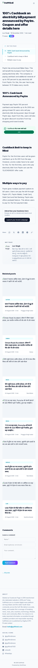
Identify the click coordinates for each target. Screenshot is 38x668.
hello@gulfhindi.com (14, 627)
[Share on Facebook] (18, 232)
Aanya (31, 352)
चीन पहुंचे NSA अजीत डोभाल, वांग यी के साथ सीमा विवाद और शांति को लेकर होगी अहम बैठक (18, 386)
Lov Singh (5, 33)
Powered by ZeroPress (19, 665)
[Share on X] (14, 232)
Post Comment (10, 563)
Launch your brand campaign (17, 220)
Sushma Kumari (28, 517)
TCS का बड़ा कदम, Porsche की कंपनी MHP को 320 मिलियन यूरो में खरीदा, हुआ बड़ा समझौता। (18, 427)
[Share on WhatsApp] (9, 232)
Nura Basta (30, 393)
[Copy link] (32, 232)
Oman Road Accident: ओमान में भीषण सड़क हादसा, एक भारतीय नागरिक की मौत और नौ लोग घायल (18, 345)
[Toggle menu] (34, 3)
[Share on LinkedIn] (23, 232)
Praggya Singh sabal (27, 310)
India (11, 36)
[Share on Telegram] (27, 232)
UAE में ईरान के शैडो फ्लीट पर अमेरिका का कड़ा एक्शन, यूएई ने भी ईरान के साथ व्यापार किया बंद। (18, 510)
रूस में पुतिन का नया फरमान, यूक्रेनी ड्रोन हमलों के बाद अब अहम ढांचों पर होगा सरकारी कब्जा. (19, 469)
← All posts (6, 573)
